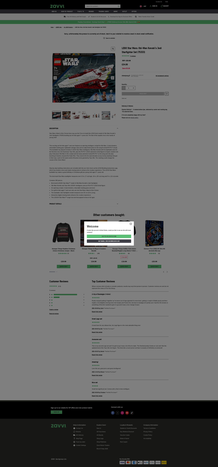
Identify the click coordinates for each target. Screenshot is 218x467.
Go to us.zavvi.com (109, 236)
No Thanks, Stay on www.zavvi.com (109, 241)
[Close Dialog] (131, 224)
